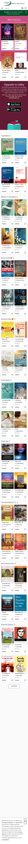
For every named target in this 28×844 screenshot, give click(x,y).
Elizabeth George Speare (20, 308)
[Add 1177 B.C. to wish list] (25, 49)
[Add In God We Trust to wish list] (12, 591)
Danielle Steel (6, 646)
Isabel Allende (19, 219)
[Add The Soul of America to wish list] (12, 314)
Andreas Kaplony (6, 157)
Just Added (5, 136)
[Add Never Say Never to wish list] (12, 652)
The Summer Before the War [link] (20, 339)
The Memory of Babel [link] (7, 217)
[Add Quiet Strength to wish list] (12, 468)
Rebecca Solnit (19, 614)
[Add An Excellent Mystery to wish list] (12, 407)
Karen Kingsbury (19, 431)
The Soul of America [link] (7, 307)
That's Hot (4, 441)
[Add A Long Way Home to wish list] (12, 680)
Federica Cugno (19, 157)
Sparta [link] (16, 70)
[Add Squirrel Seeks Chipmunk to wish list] (25, 591)
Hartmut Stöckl (6, 186)
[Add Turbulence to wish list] (25, 407)
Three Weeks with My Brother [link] (7, 490)
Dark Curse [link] (18, 461)
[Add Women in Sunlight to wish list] (25, 375)
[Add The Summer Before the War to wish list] (25, 346)
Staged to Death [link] (19, 551)
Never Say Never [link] (6, 644)
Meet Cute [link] (4, 339)
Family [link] (16, 429)
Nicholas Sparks (6, 492)
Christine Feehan (19, 463)
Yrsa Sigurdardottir (7, 247)
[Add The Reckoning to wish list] (12, 253)
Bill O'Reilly (5, 280)
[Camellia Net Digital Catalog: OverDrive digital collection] (14, 3)
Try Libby (6, 12)
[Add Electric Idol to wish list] (12, 49)
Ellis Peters (5, 402)
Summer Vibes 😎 (7, 319)
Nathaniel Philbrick (20, 280)
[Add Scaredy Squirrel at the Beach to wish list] (25, 680)
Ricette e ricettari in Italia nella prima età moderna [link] (20, 156)
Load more (14, 686)
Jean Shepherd (6, 585)
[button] (12, 42)
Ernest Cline (5, 614)
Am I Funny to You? (8, 564)
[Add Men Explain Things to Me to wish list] (25, 619)
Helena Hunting (6, 341)
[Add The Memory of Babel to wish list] (12, 224)
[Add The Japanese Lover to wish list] (25, 224)
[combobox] (10, 8)
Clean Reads (5, 380)
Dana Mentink (19, 402)
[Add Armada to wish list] (12, 619)
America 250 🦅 (7, 258)
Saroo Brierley (6, 675)
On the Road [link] (18, 644)
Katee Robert (6, 43)
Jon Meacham (6, 308)
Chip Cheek (5, 369)
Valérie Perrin (19, 247)
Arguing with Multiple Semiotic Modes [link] (7, 184)
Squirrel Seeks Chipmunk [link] (20, 583)
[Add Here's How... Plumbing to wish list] (25, 529)
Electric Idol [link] (5, 41)
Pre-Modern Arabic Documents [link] (7, 156)
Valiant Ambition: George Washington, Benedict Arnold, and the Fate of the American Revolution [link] (20, 278)
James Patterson (19, 492)
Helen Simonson (19, 341)
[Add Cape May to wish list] (12, 375)
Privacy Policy (19, 822)
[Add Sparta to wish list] (25, 77)
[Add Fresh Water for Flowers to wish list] (25, 253)
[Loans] (22, 8)
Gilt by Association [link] (7, 551)
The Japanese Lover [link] (20, 217)
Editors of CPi (19, 524)
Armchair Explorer (7, 625)
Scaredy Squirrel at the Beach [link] (20, 673)
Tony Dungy (5, 463)
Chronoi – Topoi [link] (19, 184)
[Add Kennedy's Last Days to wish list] (12, 285)
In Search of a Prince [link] (7, 429)
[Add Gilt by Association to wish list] (12, 558)
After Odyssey (14, 20)
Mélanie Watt (19, 675)
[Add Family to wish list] (25, 436)
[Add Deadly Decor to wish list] (12, 529)
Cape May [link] (4, 368)
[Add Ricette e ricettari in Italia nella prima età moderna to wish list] (25, 163)
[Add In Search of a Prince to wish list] (12, 436)
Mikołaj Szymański (20, 72)
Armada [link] (4, 612)
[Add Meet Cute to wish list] (12, 346)
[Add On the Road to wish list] (25, 652)
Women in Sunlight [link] (20, 368)
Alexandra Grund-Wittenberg (20, 186)
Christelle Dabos (6, 219)
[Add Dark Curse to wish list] (25, 468)
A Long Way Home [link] (6, 673)
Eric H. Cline (18, 43)
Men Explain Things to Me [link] (20, 612)
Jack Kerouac (19, 646)
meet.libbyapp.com (14, 98)
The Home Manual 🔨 (9, 502)
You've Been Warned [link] (20, 490)
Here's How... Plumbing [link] (20, 522)
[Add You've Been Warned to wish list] (25, 497)
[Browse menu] (25, 8)
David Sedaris (19, 585)
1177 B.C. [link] (17, 41)
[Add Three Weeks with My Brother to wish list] (12, 497)
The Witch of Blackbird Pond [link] (20, 307)
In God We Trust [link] (6, 583)
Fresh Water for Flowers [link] (20, 245)
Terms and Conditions (7, 822)
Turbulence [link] (18, 400)
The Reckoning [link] (6, 245)
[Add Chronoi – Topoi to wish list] (25, 192)
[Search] (2, 8)
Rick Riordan (5, 72)
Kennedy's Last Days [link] (7, 278)
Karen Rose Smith (7, 524)
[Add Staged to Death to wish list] (25, 558)
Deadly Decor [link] (5, 522)
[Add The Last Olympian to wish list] (12, 77)
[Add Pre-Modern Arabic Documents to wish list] (12, 163)
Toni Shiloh (5, 431)
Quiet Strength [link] (6, 461)
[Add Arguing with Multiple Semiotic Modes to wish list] (12, 192)
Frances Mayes (19, 369)
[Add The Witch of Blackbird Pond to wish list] (25, 314)
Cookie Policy (5, 839)
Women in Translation (8, 197)
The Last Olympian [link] (6, 70)
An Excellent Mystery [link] (7, 400)
